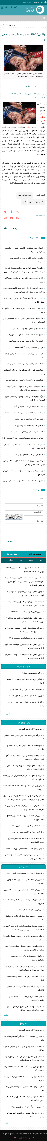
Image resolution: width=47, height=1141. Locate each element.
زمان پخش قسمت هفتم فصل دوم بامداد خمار (24, 848)
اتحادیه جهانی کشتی (42, 117)
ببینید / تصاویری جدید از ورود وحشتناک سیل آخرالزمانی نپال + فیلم (25, 767)
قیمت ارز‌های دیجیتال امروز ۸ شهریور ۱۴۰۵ (26, 638)
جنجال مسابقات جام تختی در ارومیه (29, 425)
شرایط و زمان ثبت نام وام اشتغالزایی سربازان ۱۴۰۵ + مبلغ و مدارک (23, 777)
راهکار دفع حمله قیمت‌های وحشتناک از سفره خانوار (25, 681)
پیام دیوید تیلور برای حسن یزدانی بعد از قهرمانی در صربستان (24, 472)
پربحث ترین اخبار (12, 554)
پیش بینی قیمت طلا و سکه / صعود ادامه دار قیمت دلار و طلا (23, 787)
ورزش (28, 86)
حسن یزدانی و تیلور (24, 195)
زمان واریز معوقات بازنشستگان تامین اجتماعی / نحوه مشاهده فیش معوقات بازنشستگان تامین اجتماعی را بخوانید (24, 581)
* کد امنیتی (38, 512)
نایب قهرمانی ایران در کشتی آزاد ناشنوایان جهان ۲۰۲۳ (25, 355)
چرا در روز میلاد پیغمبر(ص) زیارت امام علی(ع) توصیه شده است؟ (25, 1115)
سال (11, 560)
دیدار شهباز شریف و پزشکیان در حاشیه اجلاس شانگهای (25, 988)
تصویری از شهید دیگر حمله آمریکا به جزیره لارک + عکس (24, 918)
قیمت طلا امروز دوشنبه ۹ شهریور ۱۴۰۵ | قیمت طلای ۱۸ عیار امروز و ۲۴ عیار (25, 603)
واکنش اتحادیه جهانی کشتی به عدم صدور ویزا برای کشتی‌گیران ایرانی (24, 320)
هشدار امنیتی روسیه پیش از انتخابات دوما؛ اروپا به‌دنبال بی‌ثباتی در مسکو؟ (24, 948)
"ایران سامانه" (18, 1137)
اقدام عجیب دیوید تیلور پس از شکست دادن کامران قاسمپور (24, 280)
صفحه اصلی (40, 86)
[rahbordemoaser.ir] (34, 10)
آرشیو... (7, 714)
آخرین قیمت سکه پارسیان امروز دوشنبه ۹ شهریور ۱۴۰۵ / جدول (24, 891)
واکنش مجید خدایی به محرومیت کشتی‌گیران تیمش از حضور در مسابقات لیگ (26, 388)
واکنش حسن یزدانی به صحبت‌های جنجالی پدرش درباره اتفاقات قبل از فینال (24, 462)
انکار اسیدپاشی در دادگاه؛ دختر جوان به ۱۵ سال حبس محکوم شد (25, 1098)
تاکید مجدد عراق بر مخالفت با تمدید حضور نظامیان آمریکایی (26, 998)
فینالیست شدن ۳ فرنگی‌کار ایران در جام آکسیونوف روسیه (24, 372)
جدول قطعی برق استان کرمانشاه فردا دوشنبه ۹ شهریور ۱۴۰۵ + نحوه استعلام (25, 619)
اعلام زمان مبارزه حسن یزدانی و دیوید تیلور (26, 341)
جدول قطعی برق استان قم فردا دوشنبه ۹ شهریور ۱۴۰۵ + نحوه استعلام (24, 656)
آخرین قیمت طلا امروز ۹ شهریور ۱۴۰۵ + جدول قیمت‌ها (25, 881)
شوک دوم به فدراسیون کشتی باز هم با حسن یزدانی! (22, 438)
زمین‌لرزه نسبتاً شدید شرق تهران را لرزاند (27, 1106)
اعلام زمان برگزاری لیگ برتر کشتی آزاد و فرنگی (25, 363)
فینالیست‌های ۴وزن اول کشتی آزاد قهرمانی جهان (24, 380)
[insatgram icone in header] (2, 8)
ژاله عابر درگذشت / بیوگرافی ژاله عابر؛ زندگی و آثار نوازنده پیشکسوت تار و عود (24, 807)
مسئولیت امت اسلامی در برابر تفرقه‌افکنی (26, 689)
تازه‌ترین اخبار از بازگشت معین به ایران (27, 832)
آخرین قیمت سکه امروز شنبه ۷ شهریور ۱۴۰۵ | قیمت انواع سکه (25, 817)
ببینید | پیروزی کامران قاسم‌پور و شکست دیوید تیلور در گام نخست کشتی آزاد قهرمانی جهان (23, 290)
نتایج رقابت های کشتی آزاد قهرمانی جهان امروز (24, 334)
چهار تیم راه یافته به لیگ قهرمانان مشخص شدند (24, 413)
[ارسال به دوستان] (11, 218)
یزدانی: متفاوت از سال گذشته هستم (29, 347)
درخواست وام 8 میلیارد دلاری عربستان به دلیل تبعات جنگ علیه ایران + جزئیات (25, 1008)
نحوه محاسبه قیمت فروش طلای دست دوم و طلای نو (25, 747)
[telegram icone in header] (15, 8)
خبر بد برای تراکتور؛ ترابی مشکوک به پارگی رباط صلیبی (24, 1088)
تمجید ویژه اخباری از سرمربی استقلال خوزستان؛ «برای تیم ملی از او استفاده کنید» (24, 968)
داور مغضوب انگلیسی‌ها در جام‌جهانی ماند (26, 431)
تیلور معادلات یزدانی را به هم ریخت (29, 419)
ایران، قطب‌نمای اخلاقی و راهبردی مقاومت (25, 695)
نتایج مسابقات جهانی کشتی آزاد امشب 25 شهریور (23, 481)
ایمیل (38, 506)
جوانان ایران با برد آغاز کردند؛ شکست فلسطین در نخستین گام (24, 1068)
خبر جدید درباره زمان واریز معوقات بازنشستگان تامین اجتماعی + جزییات (25, 757)
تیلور (28, 127)
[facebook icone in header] (11, 212)
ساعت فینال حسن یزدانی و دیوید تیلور (28, 328)
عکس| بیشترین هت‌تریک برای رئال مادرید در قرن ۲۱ (24, 737)
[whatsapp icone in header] (18, 212)
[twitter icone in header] (6, 8)
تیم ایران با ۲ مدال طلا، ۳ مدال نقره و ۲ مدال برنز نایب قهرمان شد (24, 446)
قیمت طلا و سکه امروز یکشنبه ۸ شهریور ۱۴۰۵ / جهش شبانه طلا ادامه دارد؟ (25, 569)
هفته (31, 560)
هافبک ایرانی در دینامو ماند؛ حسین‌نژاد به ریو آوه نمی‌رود (24, 1078)
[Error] (5, 228)
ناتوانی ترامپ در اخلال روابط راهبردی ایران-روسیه (26, 703)
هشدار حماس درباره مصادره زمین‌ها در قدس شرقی (25, 978)
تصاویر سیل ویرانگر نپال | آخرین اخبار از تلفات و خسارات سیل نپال (24, 856)
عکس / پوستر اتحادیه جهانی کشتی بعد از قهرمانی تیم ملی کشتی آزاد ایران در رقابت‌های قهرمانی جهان (24, 270)
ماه (21, 560)
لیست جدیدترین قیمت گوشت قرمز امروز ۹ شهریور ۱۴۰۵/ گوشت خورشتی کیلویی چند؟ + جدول (23, 928)
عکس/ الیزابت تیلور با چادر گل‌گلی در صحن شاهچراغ (27, 260)
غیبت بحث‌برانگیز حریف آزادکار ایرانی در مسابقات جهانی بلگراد (24, 300)
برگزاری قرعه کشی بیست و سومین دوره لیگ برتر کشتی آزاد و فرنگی (25, 398)
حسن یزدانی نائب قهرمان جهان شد (29, 454)
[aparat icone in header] (11, 8)
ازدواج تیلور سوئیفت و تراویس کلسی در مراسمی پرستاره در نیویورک (25, 250)
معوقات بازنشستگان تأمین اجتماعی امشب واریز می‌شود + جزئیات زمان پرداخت (24, 630)
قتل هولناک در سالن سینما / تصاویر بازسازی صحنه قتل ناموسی (26, 840)
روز (41, 560)
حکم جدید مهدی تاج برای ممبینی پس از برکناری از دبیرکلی (23, 938)
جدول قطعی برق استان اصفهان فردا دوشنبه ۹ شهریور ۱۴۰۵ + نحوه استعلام (25, 593)
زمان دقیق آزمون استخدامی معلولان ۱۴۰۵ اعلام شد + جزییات (23, 901)
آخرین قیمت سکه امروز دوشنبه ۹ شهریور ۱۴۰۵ (25, 873)
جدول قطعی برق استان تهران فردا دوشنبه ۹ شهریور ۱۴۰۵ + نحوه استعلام (23, 646)
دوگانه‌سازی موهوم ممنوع (32, 673)
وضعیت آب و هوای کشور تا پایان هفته (27, 825)
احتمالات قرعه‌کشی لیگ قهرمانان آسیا (28, 406)
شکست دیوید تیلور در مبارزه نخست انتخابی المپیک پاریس (23, 310)
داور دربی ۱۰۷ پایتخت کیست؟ (31, 729)
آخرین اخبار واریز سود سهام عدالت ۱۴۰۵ (27, 611)
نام (40, 499)
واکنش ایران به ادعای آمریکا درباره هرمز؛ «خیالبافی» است (27, 958)
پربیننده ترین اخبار (34, 554)
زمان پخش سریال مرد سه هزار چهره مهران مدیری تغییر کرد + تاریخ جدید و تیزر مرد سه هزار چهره (23, 797)
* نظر (38, 521)
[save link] (18, 218)
